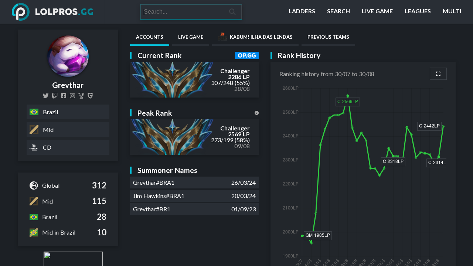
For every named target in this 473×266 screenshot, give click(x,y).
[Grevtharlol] (63, 96)
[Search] (232, 11)
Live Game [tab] (190, 37)
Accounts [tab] (149, 37)
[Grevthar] (45, 96)
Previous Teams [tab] (328, 37)
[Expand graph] (438, 74)
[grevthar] (72, 96)
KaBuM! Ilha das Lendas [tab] (261, 37)
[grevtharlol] (54, 96)
